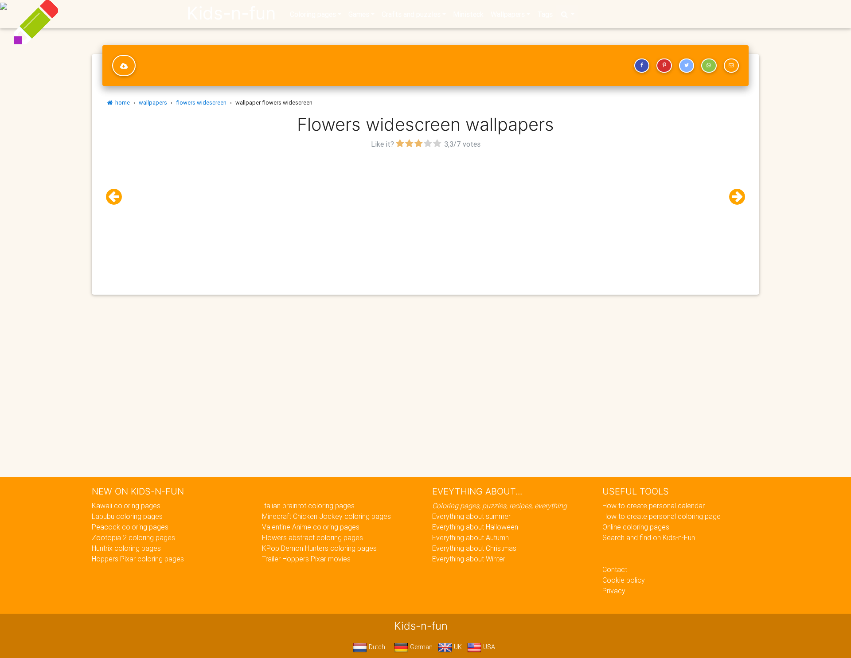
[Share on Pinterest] (663, 65)
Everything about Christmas (474, 548)
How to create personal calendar (653, 505)
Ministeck (468, 14)
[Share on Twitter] (686, 65)
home (121, 102)
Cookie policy (623, 580)
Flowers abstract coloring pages (312, 537)
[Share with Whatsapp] (708, 65)
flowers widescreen (201, 102)
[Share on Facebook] (641, 65)
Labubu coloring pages (127, 516)
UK (457, 647)
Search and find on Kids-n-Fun (648, 537)
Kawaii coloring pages (126, 505)
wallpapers (153, 102)
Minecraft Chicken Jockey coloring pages (326, 516)
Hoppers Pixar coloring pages (138, 558)
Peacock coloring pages (130, 526)
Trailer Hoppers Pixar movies (306, 558)
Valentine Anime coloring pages (310, 526)
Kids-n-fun (231, 13)
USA (488, 647)
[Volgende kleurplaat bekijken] (733, 197)
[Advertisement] (425, 213)
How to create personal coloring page (661, 516)
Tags (545, 14)
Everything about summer (471, 516)
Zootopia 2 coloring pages (133, 537)
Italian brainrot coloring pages (308, 505)
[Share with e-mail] (731, 65)
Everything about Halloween (475, 526)
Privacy (613, 590)
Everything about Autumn (470, 537)
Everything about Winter (468, 558)
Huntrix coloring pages (126, 548)
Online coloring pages (635, 526)
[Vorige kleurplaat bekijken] (117, 197)
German (420, 647)
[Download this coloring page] (124, 65)
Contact (614, 569)
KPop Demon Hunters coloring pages (319, 548)
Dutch (376, 647)
